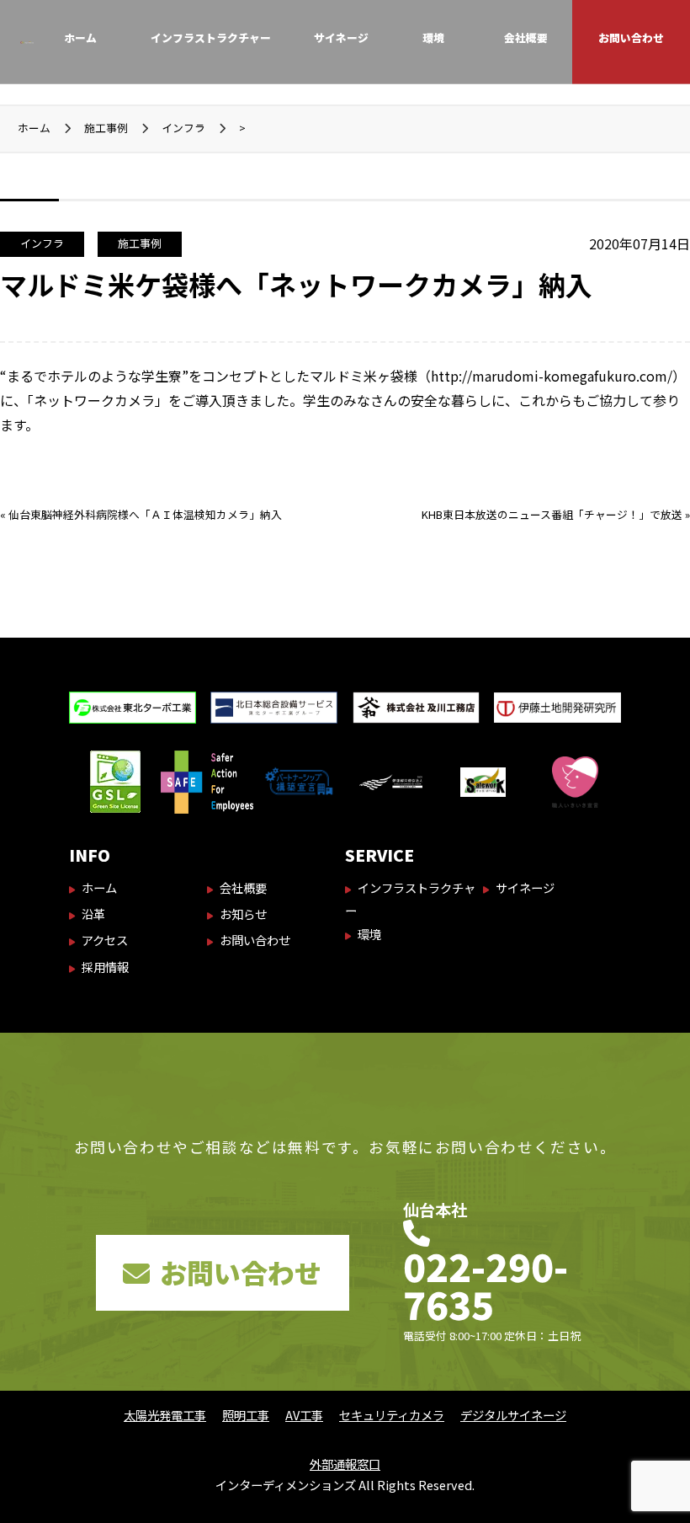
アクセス (105, 940)
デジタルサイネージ (513, 1415)
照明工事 (245, 1415)
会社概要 (526, 37)
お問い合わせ (631, 37)
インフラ (42, 243)
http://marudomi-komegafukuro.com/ (551, 376)
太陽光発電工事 (165, 1415)
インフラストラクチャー (211, 37)
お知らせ (243, 913)
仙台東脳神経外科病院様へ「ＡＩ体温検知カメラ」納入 (145, 514)
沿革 (93, 913)
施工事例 (140, 243)
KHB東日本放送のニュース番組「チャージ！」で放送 (552, 514)
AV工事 (304, 1415)
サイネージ (341, 37)
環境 (433, 37)
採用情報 (105, 966)
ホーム (80, 37)
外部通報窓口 (345, 1463)
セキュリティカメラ (391, 1415)
